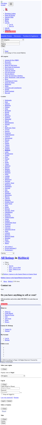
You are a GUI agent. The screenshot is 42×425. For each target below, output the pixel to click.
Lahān (6, 152)
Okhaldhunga (9, 212)
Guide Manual (9, 313)
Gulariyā (7, 136)
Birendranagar (9, 153)
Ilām (6, 190)
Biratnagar (8, 110)
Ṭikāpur (7, 145)
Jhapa (6, 205)
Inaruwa (7, 131)
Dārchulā (7, 188)
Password (3, 390)
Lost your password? (7, 397)
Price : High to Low (15, 269)
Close (3, 423)
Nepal (6, 51)
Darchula (7, 181)
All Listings (9, 246)
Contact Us (8, 329)
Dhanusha (7, 200)
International (8, 138)
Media (7, 19)
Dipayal (7, 167)
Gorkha (7, 155)
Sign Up (11, 26)
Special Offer (9, 17)
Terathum (7, 226)
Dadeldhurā (8, 186)
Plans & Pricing (10, 15)
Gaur (6, 160)
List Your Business (10, 31)
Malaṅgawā (8, 179)
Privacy (7, 322)
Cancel (9, 401)
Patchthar (7, 214)
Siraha (7, 162)
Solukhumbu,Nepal (10, 222)
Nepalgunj (8, 133)
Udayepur (7, 228)
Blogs (7, 21)
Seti (6, 126)
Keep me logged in (8, 394)
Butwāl (7, 121)
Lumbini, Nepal (9, 183)
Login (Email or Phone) (8, 386)
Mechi (6, 240)
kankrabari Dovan (10, 229)
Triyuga (7, 129)
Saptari (7, 219)
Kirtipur (7, 147)
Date (10, 271)
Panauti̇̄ (7, 159)
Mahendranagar (9, 122)
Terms (6, 320)
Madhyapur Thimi (10, 128)
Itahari (7, 141)
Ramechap (8, 216)
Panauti (7, 143)
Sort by (11, 266)
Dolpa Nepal (8, 203)
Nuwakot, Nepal (9, 210)
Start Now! (4, 304)
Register (7, 340)
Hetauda (7, 124)
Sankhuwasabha (9, 217)
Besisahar (7, 238)
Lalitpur (7, 241)
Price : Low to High (15, 267)
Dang (6, 102)
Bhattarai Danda (9, 236)
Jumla (6, 231)
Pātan (6, 109)
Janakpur (7, 117)
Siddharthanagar (9, 134)
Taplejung (8, 224)
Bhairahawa (8, 195)
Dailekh (7, 178)
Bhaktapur (8, 105)
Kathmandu (8, 100)
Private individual (10, 248)
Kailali (7, 207)
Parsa (6, 157)
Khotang (7, 209)
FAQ (6, 317)
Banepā (7, 191)
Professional (9, 250)
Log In (11, 24)
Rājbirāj (7, 150)
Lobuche (7, 233)
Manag (7, 243)
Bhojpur (7, 197)
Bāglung (7, 169)
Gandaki (7, 176)
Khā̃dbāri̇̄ (7, 171)
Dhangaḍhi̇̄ (8, 119)
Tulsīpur (7, 148)
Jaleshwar (7, 166)
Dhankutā (7, 172)
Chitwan (7, 103)
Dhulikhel (8, 193)
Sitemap (7, 331)
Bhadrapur (8, 184)
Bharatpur (8, 116)
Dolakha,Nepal (9, 202)
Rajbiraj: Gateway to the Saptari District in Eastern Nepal (16, 277)
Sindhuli (7, 221)
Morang (7, 140)
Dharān (7, 114)
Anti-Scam (8, 318)
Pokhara (7, 107)
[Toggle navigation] (11, 4)
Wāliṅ (6, 174)
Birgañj (7, 112)
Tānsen (7, 164)
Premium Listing (10, 13)
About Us (7, 311)
